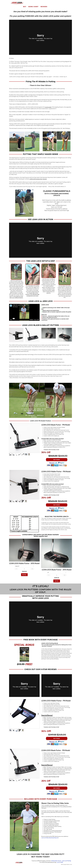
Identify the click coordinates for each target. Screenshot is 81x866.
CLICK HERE (60, 862)
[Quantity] (16, 569)
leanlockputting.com (53, 837)
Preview (10, 438)
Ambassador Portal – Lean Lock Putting (61, 860)
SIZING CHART (33, 6)
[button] (56, 553)
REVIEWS (44, 6)
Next (38, 438)
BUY (24, 6)
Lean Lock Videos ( (45, 837)
